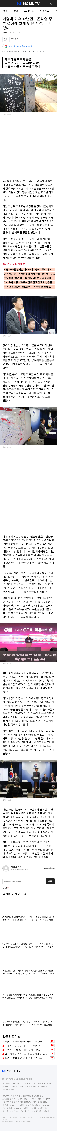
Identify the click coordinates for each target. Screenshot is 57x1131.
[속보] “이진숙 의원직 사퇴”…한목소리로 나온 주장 (27, 1041)
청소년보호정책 (44, 1083)
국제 (5, 10)
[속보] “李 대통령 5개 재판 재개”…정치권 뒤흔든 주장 (27, 1058)
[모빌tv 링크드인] (27, 1080)
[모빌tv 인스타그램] (3, 1080)
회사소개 (6, 1083)
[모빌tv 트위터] (10, 1080)
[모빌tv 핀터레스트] (7, 1080)
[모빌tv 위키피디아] (17, 1080)
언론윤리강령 (17, 1086)
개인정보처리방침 (29, 1083)
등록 (50, 881)
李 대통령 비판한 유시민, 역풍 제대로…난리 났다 (27, 1054)
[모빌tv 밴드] (20, 1080)
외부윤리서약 (30, 1086)
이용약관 (15, 1083)
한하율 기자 (6, 33)
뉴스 (16, 10)
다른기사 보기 (49, 868)
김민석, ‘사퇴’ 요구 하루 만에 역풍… (23, 1050)
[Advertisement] (28, 149)
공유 (16, 39)
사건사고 (44, 10)
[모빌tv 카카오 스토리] (23, 1080)
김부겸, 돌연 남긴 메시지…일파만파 (23, 1045)
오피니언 (29, 10)
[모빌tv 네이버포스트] (30, 1080)
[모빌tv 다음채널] (13, 1080)
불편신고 (6, 1086)
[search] (52, 3)
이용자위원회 (43, 1086)
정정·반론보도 (8, 1089)
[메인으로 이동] (28, 5)
